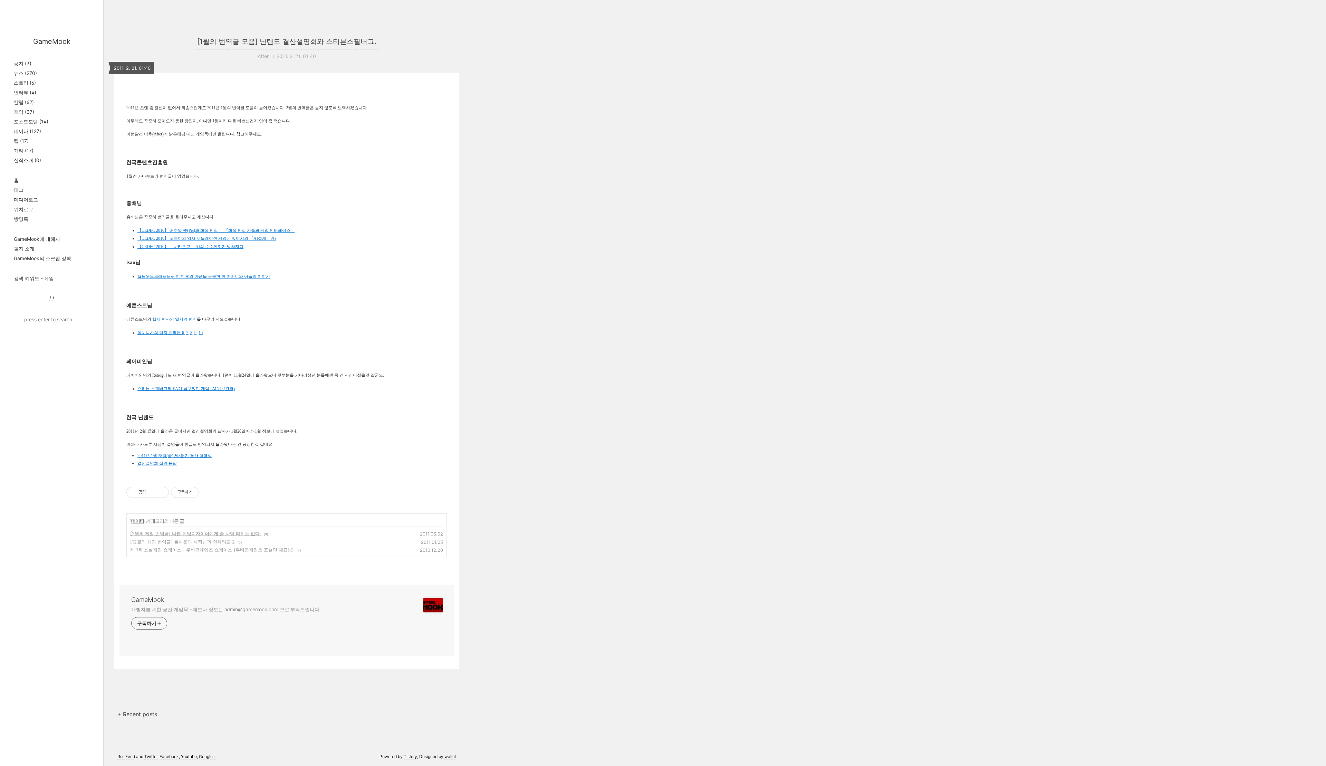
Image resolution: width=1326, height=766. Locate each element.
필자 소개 (24, 249)
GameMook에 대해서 (37, 239)
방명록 (21, 219)
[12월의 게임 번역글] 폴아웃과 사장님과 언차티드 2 (182, 542)
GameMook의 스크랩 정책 (42, 258)
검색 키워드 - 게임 (34, 278)
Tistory (410, 756)
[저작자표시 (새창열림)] (202, 492)
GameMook (51, 41)
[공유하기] (152, 492)
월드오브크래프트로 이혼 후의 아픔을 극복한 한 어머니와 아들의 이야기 (203, 276)
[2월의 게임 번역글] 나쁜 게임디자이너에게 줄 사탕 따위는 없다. (195, 533)
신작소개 (27, 160)
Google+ (207, 756)
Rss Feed (126, 756)
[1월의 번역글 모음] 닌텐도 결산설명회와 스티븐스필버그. (286, 41)
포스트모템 (31, 121)
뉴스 (25, 73)
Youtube (189, 756)
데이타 (27, 131)
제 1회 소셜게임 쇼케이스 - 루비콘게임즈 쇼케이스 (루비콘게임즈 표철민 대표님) (212, 549)
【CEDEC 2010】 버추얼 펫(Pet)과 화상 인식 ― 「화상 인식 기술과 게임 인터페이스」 (216, 230)
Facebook (169, 756)
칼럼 (24, 102)
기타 (23, 150)
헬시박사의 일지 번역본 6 (160, 332)
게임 (24, 112)
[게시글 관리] (161, 492)
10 (201, 332)
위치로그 (23, 209)
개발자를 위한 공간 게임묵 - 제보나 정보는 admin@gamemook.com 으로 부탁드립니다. (226, 609)
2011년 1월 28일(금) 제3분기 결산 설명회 (174, 455)
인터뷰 (25, 92)
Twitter (150, 756)
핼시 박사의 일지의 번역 (174, 319)
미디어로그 (26, 199)
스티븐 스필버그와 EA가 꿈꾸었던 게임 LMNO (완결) (186, 388)
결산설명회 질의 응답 (157, 463)
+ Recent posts (137, 714)
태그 (18, 190)
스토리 (25, 83)
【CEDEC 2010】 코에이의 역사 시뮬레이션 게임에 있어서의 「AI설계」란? (206, 238)
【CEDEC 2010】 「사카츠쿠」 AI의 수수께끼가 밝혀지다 (190, 246)
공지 (22, 63)
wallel (450, 756)
